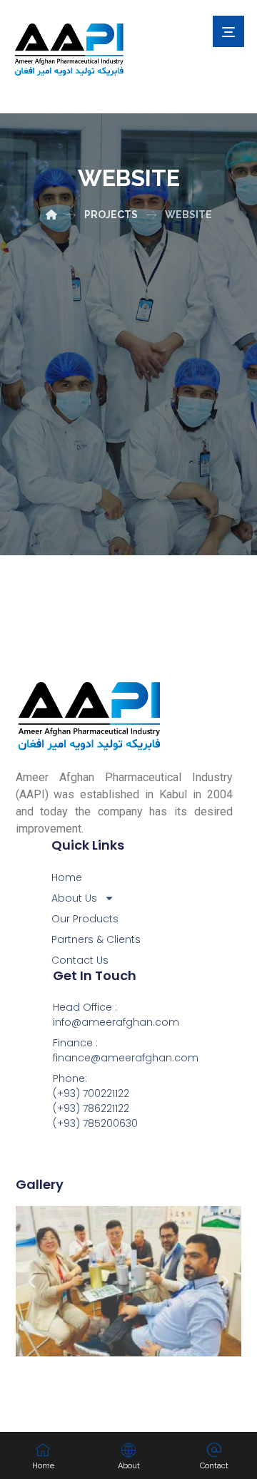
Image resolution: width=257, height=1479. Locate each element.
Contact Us (80, 960)
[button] (32, 1281)
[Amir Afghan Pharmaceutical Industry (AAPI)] (70, 49)
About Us (74, 898)
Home (66, 877)
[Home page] (51, 214)
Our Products (85, 919)
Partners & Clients (96, 939)
